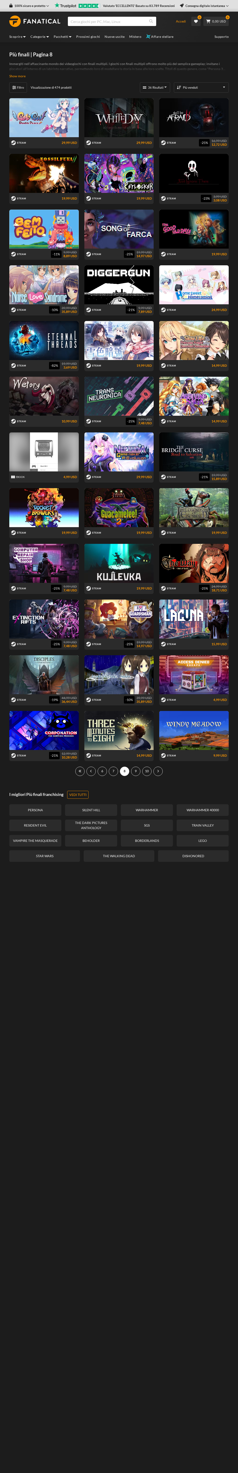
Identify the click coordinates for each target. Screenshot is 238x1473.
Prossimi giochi (88, 37)
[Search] (151, 21)
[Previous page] (91, 771)
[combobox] (119, 21)
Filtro (20, 87)
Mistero (135, 37)
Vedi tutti (77, 795)
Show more (17, 76)
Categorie (38, 37)
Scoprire (15, 37)
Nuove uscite (115, 37)
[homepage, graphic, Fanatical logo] (34, 21)
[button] (29, 5)
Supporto (222, 37)
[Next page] (158, 771)
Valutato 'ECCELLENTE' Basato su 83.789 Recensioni (139, 6)
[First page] (80, 771)
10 (147, 771)
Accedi (181, 21)
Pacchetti (61, 37)
